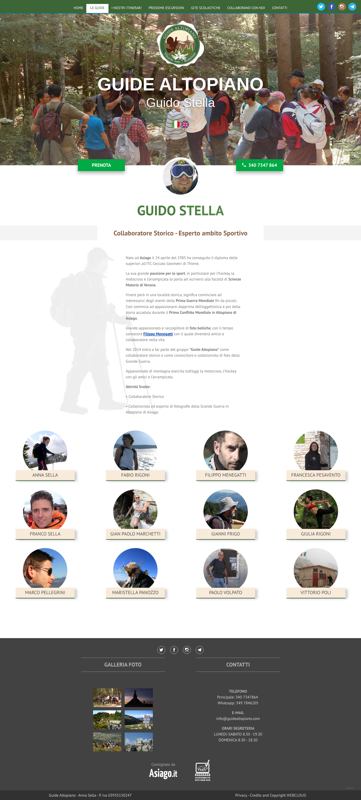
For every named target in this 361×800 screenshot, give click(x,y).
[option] (180, 89)
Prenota (101, 165)
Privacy (241, 795)
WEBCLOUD (296, 795)
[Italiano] (176, 124)
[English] (185, 124)
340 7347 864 (262, 165)
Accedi (349, 788)
